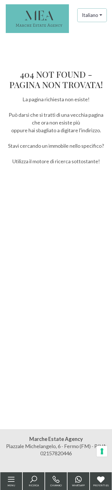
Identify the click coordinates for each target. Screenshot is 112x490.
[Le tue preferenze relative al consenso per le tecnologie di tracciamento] (101, 451)
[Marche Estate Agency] (56, 18)
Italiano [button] (90, 15)
